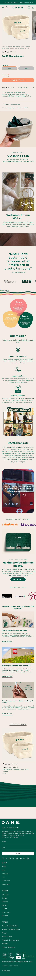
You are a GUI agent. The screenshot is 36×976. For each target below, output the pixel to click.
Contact (4, 898)
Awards (4, 909)
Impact (4, 905)
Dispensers (5, 884)
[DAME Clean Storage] (18, 745)
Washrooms (6, 912)
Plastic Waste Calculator (10, 926)
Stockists (5, 902)
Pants (4, 867)
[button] (18, 52)
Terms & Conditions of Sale (11, 929)
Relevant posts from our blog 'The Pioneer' (18, 607)
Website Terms (7, 936)
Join (18, 853)
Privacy (4, 933)
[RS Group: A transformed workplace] (18, 655)
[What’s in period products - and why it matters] (18, 690)
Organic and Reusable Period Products (19, 46)
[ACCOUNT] (29, 7)
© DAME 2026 (6, 970)
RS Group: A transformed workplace (17, 666)
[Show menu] (2, 7)
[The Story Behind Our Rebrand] (18, 619)
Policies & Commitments (10, 940)
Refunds (5, 944)
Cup (3, 877)
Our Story (5, 894)
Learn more (28, 962)
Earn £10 (5, 916)
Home (3, 46)
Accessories (6, 881)
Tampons (5, 874)
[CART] (33, 7)
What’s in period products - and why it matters (17, 702)
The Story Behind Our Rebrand (14, 630)
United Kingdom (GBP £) (10, 966)
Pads (3, 870)
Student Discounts (8, 947)
